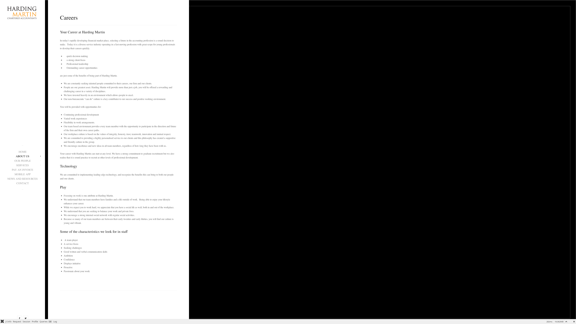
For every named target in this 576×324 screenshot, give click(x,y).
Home (23, 151)
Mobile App (23, 174)
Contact (22, 183)
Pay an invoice (22, 169)
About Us (22, 156)
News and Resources (22, 178)
